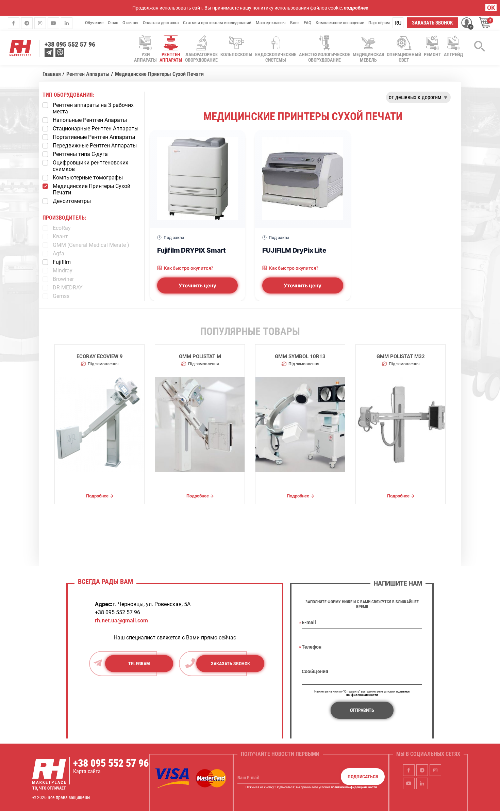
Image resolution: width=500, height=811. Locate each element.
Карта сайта (87, 771)
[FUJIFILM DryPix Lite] (302, 179)
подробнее (356, 8)
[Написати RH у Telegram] (49, 52)
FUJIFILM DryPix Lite (294, 250)
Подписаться (363, 776)
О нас (113, 22)
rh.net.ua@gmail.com (121, 620)
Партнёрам (379, 22)
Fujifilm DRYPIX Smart (191, 250)
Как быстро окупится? (188, 268)
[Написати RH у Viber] (59, 52)
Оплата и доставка (161, 22)
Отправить (362, 710)
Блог (294, 22)
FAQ (307, 22)
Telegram (139, 663)
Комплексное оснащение (340, 22)
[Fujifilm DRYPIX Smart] (197, 179)
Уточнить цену (197, 285)
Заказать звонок (432, 23)
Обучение (94, 22)
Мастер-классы (271, 22)
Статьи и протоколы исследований (217, 22)
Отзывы (130, 22)
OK (491, 7)
